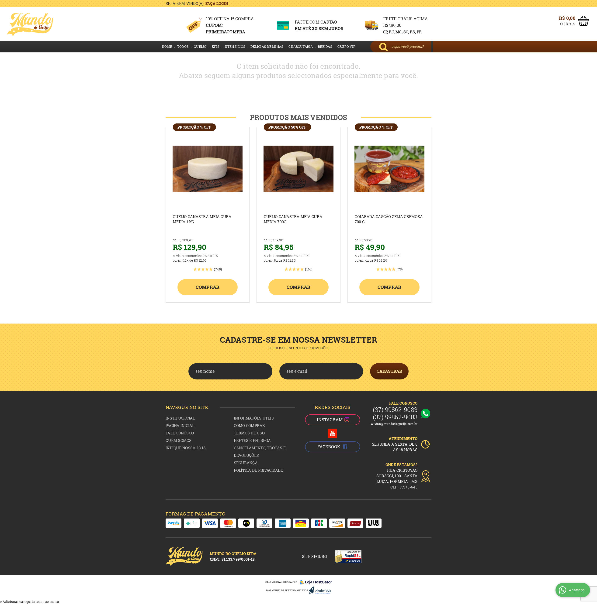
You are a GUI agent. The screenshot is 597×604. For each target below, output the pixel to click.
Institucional (180, 418)
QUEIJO (200, 46)
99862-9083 (395, 410)
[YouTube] (332, 433)
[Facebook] (332, 446)
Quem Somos (179, 440)
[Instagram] (332, 419)
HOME (167, 46)
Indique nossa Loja (186, 447)
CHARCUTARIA (300, 46)
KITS (216, 46)
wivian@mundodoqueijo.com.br (394, 424)
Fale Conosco (180, 433)
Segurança (246, 462)
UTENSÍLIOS (235, 46)
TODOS (183, 46)
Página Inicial (180, 425)
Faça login (216, 3)
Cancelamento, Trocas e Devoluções (260, 451)
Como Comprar (249, 425)
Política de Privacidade (258, 470)
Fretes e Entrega (252, 440)
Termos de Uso (249, 433)
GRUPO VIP (346, 46)
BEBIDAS (325, 46)
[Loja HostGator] (314, 582)
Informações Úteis (254, 418)
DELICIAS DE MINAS (266, 46)
